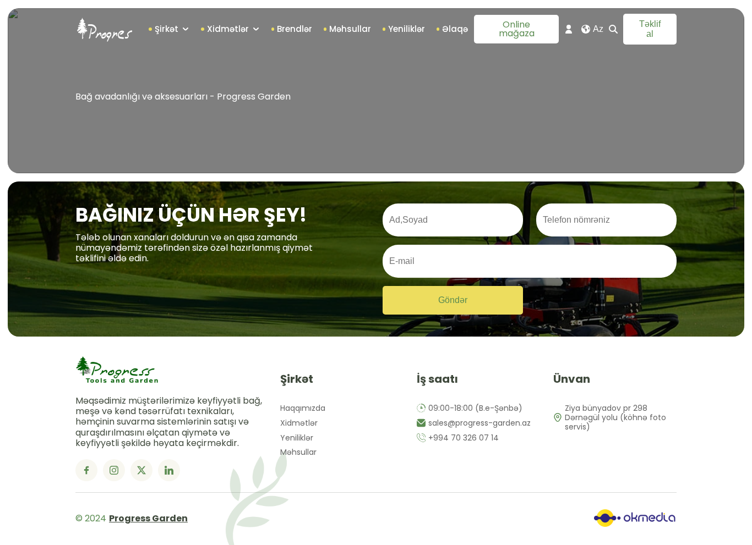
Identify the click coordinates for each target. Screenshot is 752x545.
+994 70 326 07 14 (463, 438)
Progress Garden (148, 518)
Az (598, 29)
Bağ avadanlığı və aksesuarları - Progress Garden (183, 96)
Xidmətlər (299, 423)
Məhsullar (298, 452)
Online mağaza (517, 29)
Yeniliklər (296, 438)
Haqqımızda (302, 408)
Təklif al (650, 28)
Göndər (452, 300)
